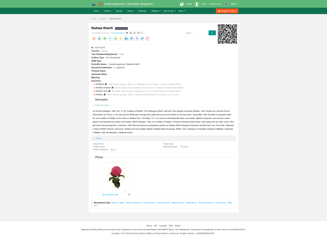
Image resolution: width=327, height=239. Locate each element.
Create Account (215, 4)
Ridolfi (121, 202)
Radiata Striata (149, 202)
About (181, 11)
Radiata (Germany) (134, 202)
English (189, 4)
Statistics (155, 11)
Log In (204, 4)
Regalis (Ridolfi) (177, 202)
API (155, 225)
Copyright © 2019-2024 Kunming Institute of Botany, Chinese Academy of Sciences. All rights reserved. (153, 233)
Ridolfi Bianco (191, 202)
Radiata (114, 202)
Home (96, 11)
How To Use (168, 11)
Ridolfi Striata (220, 202)
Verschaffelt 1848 (111, 194)
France (104, 50)
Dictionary (142, 11)
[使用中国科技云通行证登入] (226, 4)
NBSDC (234, 4)
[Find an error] (127, 32)
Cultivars (107, 11)
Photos (130, 11)
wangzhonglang (119, 33)
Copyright (163, 225)
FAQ (171, 225)
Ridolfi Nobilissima (206, 202)
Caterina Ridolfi (163, 202)
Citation (178, 225)
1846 (121, 54)
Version (149, 225)
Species (119, 11)
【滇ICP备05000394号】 (205, 233)
